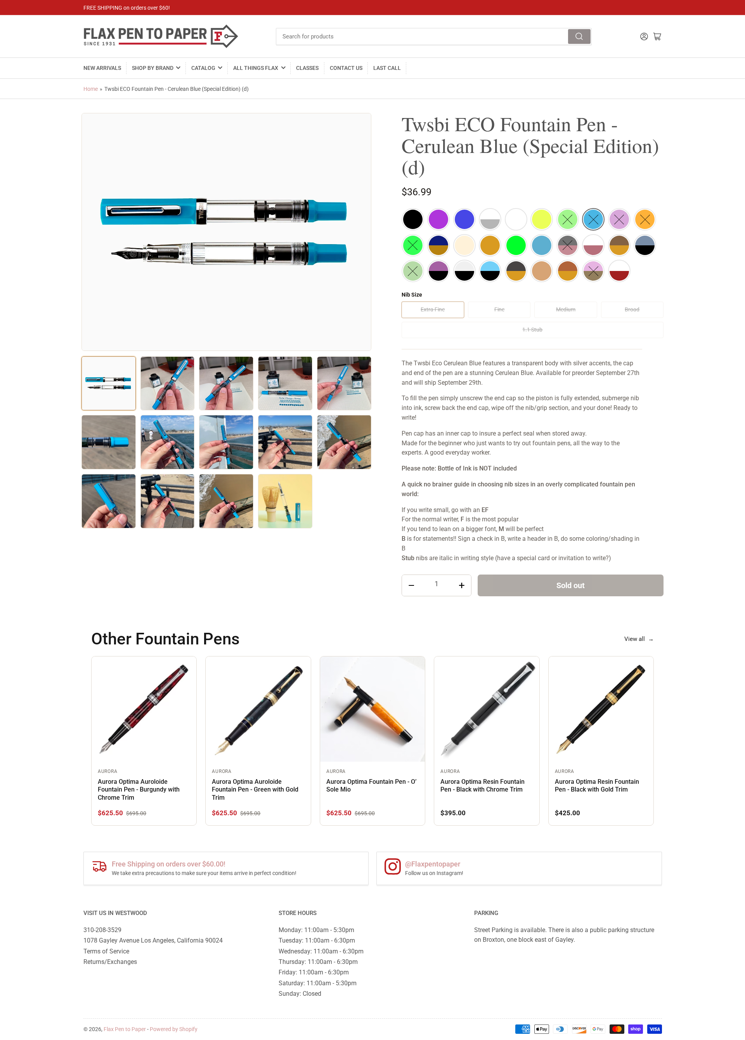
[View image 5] (344, 383)
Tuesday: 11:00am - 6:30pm (317, 940)
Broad (632, 309)
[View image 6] (108, 442)
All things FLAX (255, 68)
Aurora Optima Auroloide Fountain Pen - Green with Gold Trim (255, 789)
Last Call (387, 68)
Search (579, 36)
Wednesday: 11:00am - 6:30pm (321, 951)
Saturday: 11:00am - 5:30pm (318, 983)
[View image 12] (167, 501)
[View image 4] (285, 383)
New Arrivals (102, 68)
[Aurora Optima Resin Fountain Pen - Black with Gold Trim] (601, 708)
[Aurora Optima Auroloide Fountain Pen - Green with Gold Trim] (258, 708)
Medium (565, 309)
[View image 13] (226, 501)
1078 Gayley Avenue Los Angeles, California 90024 (153, 940)
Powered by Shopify (174, 1029)
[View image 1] (108, 383)
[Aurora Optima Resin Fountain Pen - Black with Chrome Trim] (486, 708)
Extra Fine (433, 309)
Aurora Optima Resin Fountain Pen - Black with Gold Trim (597, 785)
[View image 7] (167, 442)
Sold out (570, 585)
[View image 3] (226, 383)
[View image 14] (285, 501)
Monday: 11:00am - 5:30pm (316, 930)
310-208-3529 (102, 930)
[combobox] (434, 36)
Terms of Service (106, 951)
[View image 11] (108, 501)
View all (639, 638)
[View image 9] (285, 442)
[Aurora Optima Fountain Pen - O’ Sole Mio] (372, 708)
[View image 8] (226, 442)
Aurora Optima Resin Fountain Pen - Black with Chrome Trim (482, 785)
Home (90, 89)
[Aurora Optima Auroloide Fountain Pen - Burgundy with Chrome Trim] (144, 708)
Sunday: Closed (300, 993)
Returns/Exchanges (110, 961)
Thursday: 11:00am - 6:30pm (318, 961)
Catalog (203, 68)
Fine (499, 309)
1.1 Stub (532, 329)
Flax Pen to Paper (125, 1029)
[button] (413, 219)
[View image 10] (344, 442)
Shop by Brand (152, 68)
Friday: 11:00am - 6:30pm (314, 972)
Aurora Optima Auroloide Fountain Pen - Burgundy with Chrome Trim (139, 789)
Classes (307, 68)
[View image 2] (167, 383)
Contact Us (346, 68)
